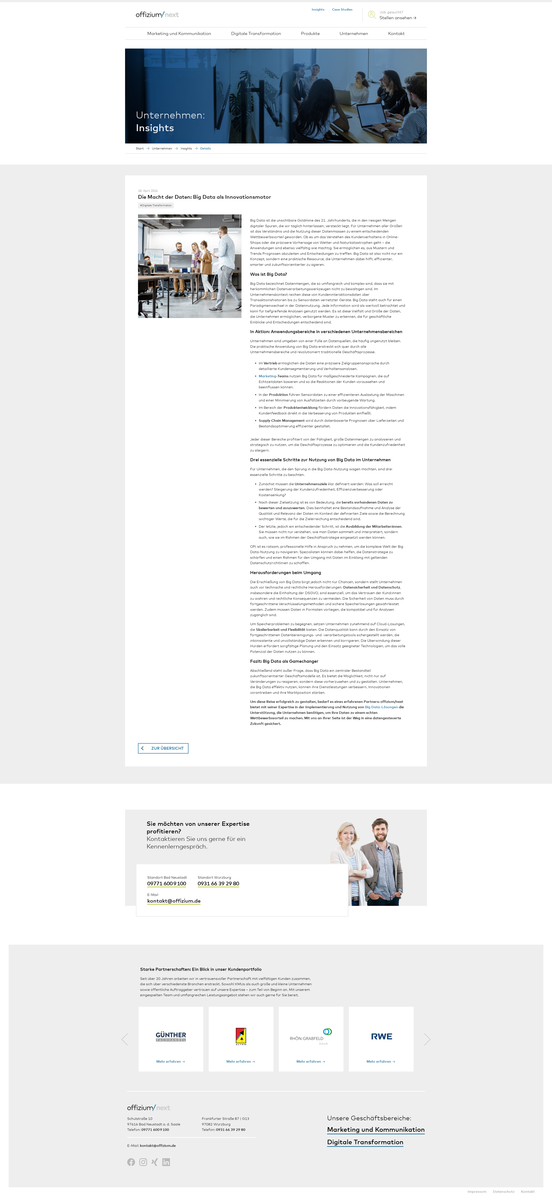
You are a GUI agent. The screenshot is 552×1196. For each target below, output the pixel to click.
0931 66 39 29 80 (218, 883)
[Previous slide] (124, 1039)
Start (140, 148)
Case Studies (342, 9)
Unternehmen (354, 33)
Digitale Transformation (256, 33)
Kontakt (396, 33)
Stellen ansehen (396, 18)
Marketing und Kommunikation (179, 33)
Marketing (267, 376)
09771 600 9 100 (166, 883)
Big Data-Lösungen (381, 707)
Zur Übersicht (167, 749)
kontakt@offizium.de (174, 901)
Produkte (310, 33)
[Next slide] (427, 1039)
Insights (318, 9)
